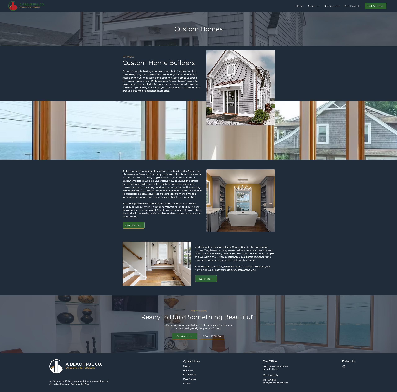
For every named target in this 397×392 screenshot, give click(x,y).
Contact (187, 383)
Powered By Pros (80, 384)
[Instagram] (344, 366)
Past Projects (190, 379)
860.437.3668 (269, 380)
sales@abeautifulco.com (275, 382)
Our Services (189, 374)
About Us (188, 370)
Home (186, 366)
